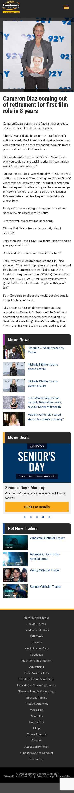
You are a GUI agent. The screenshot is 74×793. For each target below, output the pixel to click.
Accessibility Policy (36, 746)
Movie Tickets (37, 624)
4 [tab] (43, 517)
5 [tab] (49, 517)
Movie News (18, 339)
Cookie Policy (27, 776)
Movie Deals (18, 437)
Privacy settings (45, 776)
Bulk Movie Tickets (36, 673)
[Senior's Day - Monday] (37, 463)
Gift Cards (36, 636)
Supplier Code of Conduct (36, 752)
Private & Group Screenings (36, 679)
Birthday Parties (36, 697)
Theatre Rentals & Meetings (36, 691)
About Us (36, 716)
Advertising (36, 666)
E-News (37, 642)
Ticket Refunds (37, 734)
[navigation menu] (66, 7)
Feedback (36, 654)
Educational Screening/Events (36, 685)
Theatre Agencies (36, 703)
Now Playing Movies (37, 617)
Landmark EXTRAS (37, 630)
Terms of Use (63, 776)
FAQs (36, 728)
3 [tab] (37, 517)
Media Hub (37, 709)
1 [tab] (25, 517)
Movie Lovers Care (37, 648)
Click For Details (37, 507)
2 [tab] (31, 517)
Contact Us (36, 722)
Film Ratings (36, 759)
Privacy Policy (11, 776)
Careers (36, 740)
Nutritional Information (36, 660)
